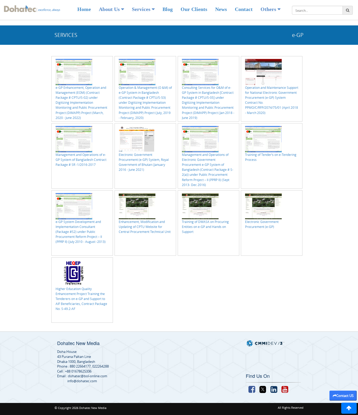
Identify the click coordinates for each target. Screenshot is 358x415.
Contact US (345, 395)
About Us (110, 9)
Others (269, 9)
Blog (167, 9)
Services (142, 9)
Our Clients (194, 9)
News (221, 9)
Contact (244, 9)
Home (84, 9)
